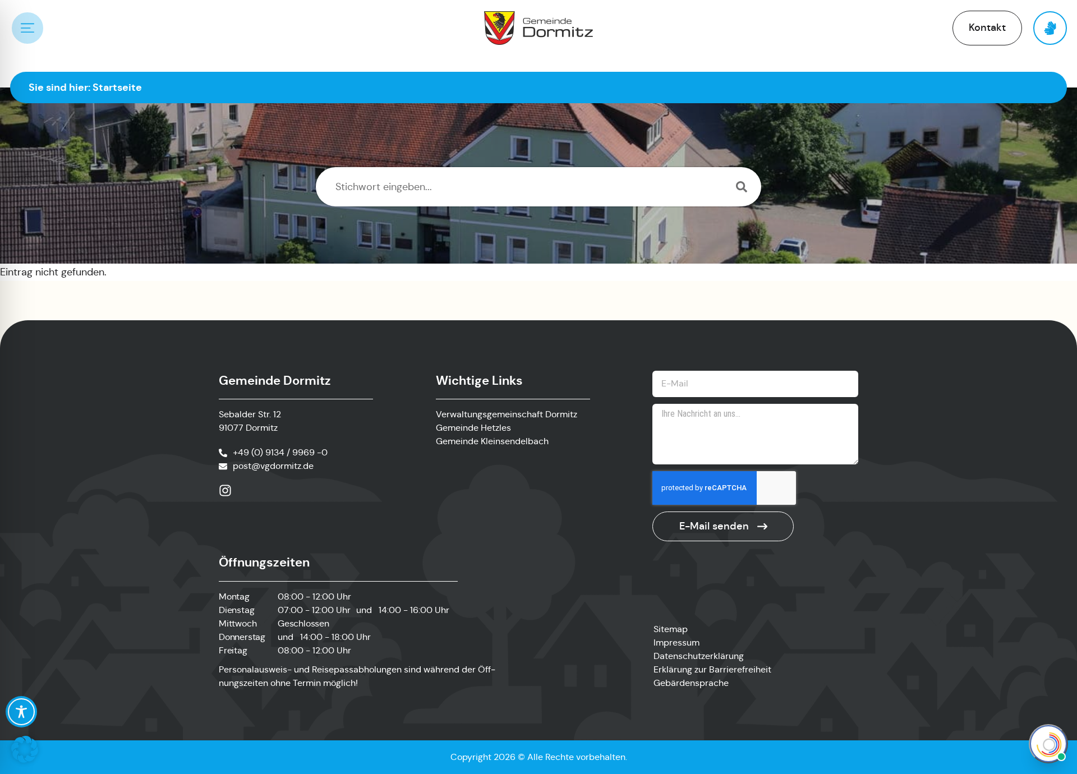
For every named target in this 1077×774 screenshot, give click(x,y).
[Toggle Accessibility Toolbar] (21, 711)
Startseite (117, 87)
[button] (24, 749)
